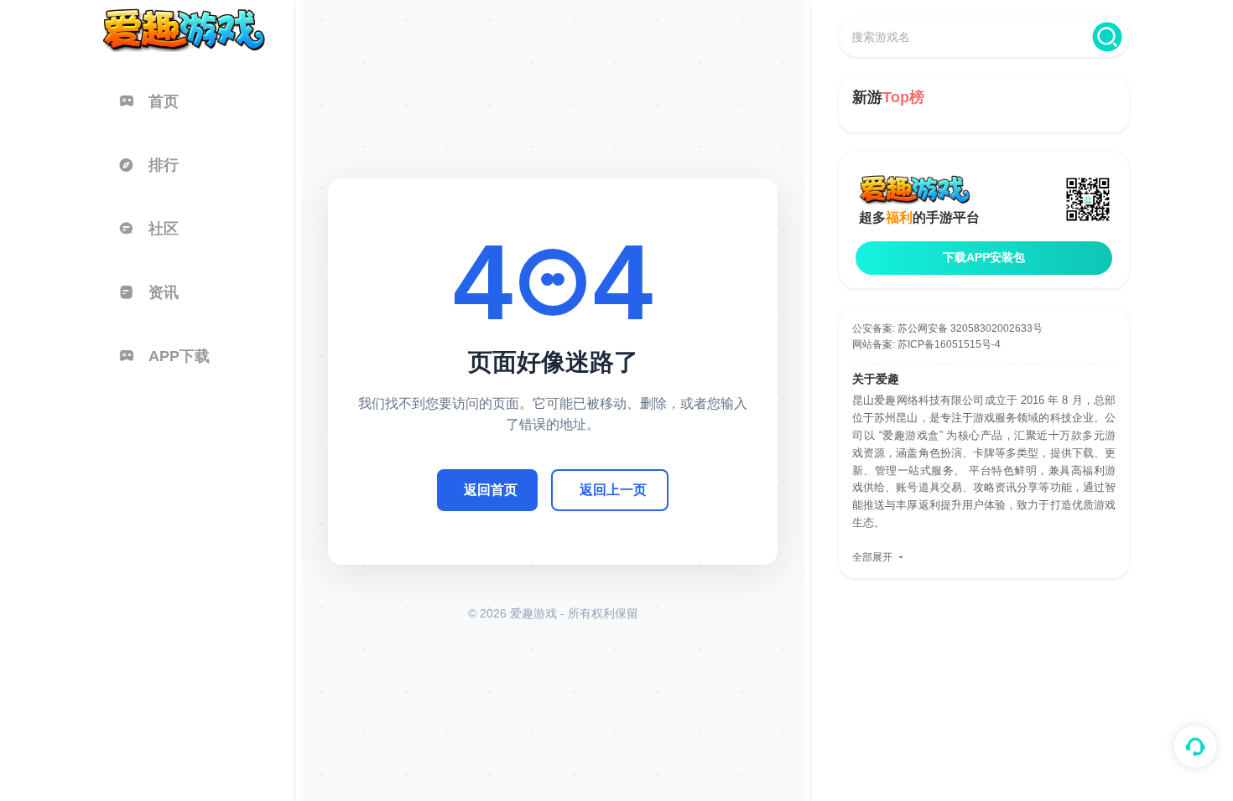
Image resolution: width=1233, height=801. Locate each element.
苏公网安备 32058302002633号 (970, 328)
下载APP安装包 (984, 257)
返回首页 (491, 490)
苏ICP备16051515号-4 (949, 344)
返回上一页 (613, 490)
